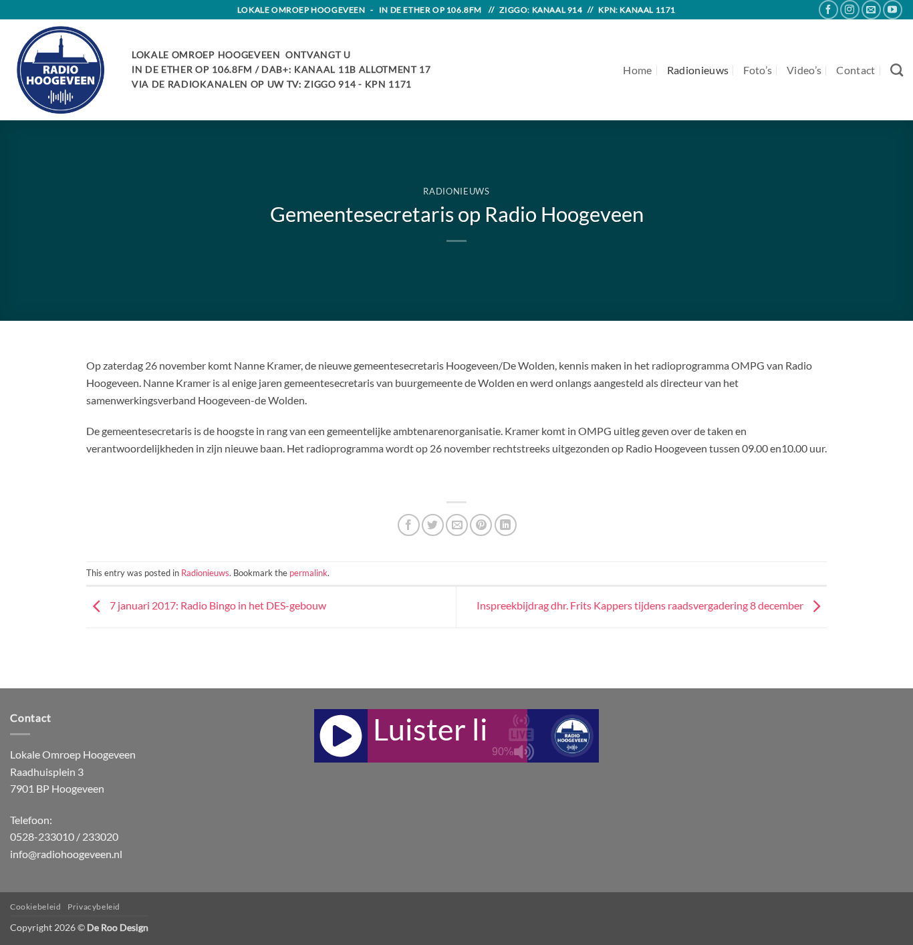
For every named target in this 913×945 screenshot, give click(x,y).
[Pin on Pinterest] (481, 525)
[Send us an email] (871, 9)
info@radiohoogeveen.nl (66, 853)
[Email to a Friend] (457, 525)
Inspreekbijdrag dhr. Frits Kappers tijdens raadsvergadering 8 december (641, 605)
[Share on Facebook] (409, 525)
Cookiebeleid (35, 907)
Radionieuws (698, 69)
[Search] (896, 69)
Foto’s (757, 69)
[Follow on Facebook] (828, 9)
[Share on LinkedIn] (506, 525)
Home (637, 69)
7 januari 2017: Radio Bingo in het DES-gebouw (217, 605)
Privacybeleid (94, 907)
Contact (855, 69)
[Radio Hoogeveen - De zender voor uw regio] (61, 69)
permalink (308, 572)
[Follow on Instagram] (850, 9)
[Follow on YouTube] (892, 9)
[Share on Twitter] (433, 525)
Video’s (804, 69)
